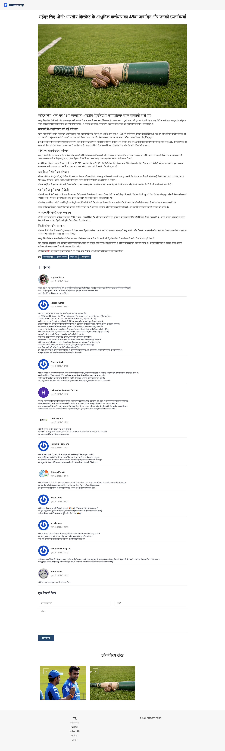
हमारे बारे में (74, 723)
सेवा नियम (74, 727)
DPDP (74, 740)
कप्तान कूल (73, 257)
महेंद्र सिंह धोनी (48, 257)
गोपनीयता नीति (74, 731)
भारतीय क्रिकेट (62, 257)
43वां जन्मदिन (85, 257)
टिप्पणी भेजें (46, 638)
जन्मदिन (47, 251)
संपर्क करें (74, 735)
